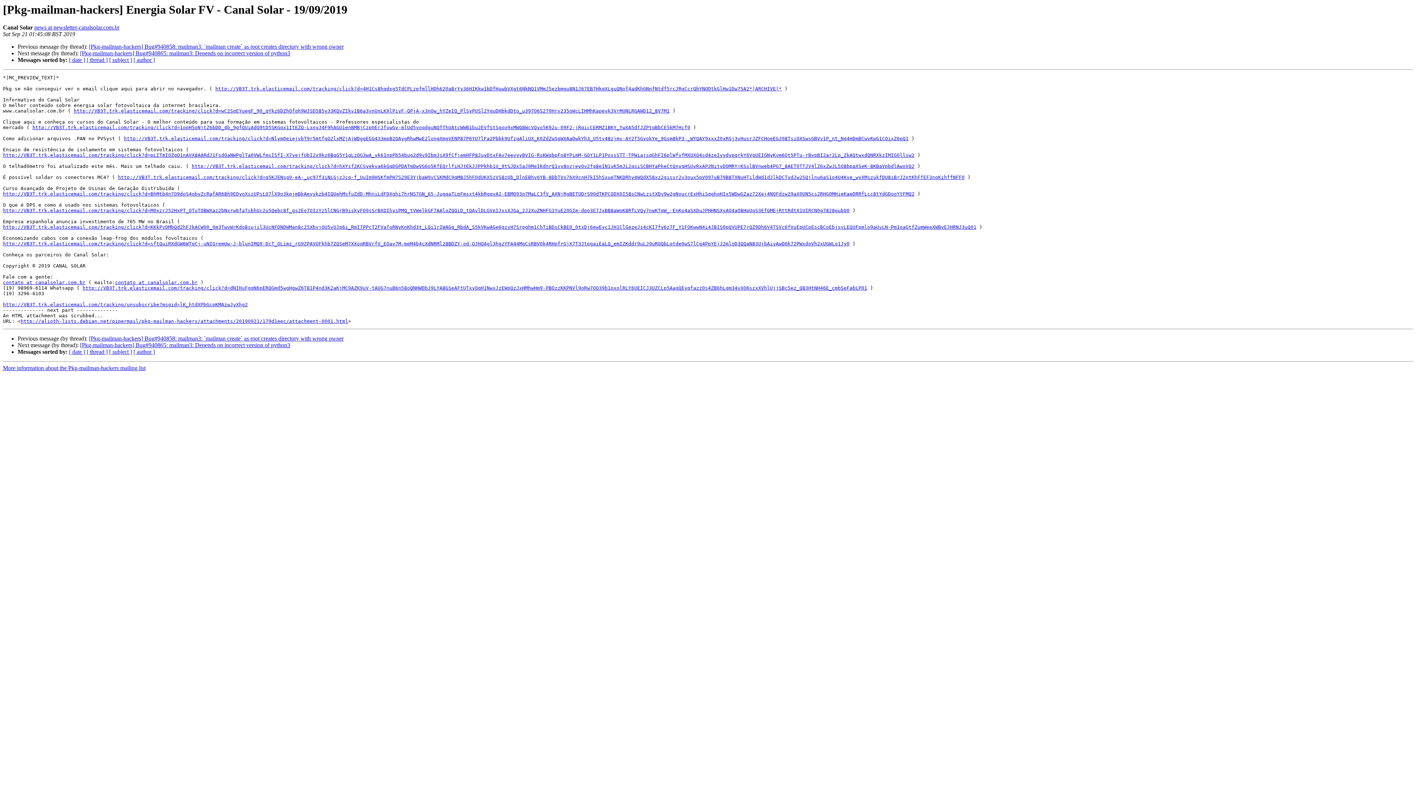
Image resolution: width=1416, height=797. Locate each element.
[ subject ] (120, 60)
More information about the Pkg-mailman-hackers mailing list (74, 368)
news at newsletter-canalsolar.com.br (76, 27)
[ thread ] (97, 60)
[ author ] (144, 60)
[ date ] (77, 60)
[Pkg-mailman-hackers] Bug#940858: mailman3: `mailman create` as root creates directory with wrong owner (216, 47)
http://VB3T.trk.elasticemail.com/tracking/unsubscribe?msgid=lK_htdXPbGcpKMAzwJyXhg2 (125, 304)
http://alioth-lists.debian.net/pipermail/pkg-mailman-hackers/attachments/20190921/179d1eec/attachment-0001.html (184, 321)
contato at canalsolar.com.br (44, 282)
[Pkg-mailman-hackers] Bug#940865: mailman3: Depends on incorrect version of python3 (185, 53)
